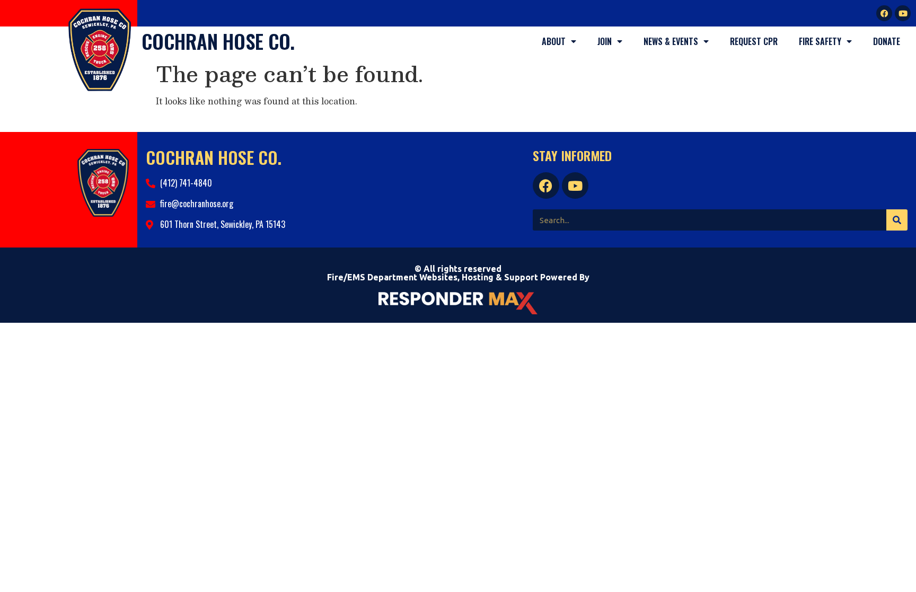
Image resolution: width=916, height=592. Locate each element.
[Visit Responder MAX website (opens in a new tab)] (458, 303)
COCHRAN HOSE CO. (218, 41)
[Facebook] (884, 13)
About (554, 41)
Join (604, 41)
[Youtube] (903, 13)
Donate (886, 41)
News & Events (671, 41)
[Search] (897, 220)
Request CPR (754, 41)
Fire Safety (820, 41)
